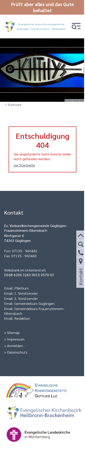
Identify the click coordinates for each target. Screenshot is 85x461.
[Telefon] (81, 253)
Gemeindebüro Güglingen (34, 303)
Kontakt (80, 282)
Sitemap (13, 332)
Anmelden (15, 345)
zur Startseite (24, 165)
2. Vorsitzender (26, 298)
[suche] (81, 244)
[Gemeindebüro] (81, 261)
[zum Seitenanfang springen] (81, 236)
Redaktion (22, 318)
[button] (76, 26)
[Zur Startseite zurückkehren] (36, 20)
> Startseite (13, 104)
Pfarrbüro (21, 288)
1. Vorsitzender (26, 293)
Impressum (15, 339)
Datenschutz (17, 352)
